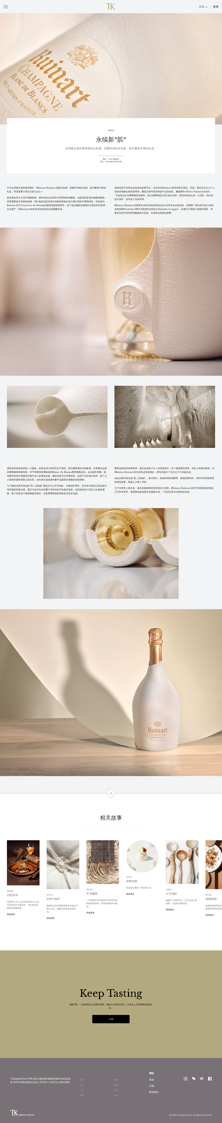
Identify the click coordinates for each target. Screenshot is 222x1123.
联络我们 (154, 1092)
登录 (216, 6)
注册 (111, 1019)
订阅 (151, 1085)
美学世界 (111, 130)
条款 (151, 1079)
